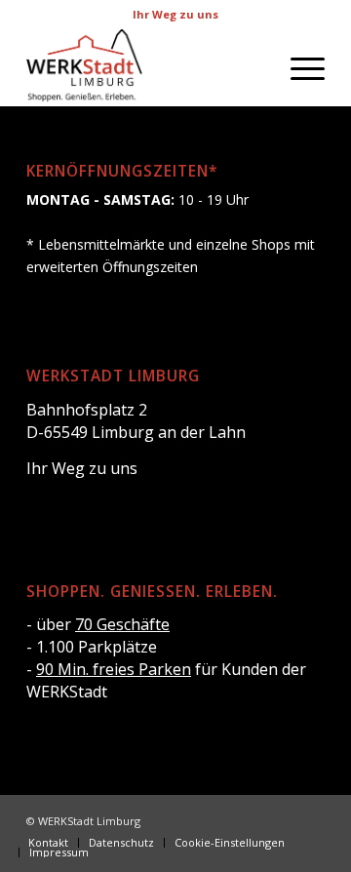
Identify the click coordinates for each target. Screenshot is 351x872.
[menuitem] (298, 67)
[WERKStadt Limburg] (145, 67)
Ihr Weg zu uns (175, 14)
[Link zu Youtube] (310, 819)
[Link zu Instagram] (280, 819)
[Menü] (298, 67)
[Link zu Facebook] (251, 819)
